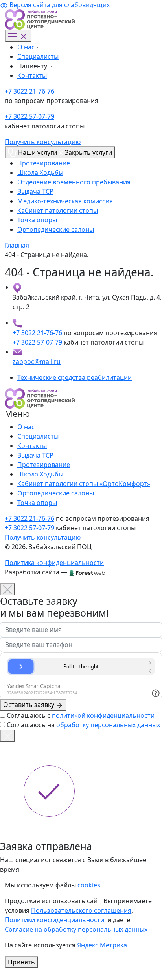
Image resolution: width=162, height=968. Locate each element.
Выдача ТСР (35, 191)
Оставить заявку (29, 704)
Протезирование (44, 163)
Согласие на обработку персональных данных (76, 929)
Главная (17, 245)
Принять (21, 962)
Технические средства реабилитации (74, 377)
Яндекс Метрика (102, 945)
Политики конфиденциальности (54, 919)
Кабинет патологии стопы (57, 210)
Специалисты (38, 56)
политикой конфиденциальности (103, 715)
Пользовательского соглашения (81, 910)
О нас (26, 47)
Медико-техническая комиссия (65, 201)
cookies (88, 885)
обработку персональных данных (108, 724)
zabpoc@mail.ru (37, 361)
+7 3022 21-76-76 (29, 91)
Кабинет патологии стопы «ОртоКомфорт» (83, 483)
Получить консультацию (43, 141)
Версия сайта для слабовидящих (59, 4)
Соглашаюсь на (83, 724)
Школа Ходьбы (40, 172)
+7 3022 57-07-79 (29, 116)
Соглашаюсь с (81, 715)
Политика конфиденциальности (54, 562)
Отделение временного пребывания (74, 182)
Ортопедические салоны (55, 229)
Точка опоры (37, 220)
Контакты (32, 75)
